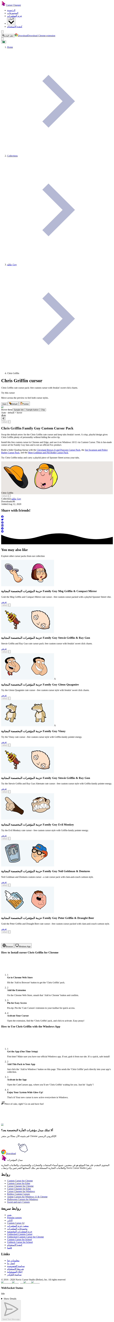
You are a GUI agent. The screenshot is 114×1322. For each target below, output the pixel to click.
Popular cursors (14, 1217)
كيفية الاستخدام (14, 26)
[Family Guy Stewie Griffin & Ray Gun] (27, 632)
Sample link (19, 410)
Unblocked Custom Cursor (19, 1234)
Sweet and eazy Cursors (18, 1202)
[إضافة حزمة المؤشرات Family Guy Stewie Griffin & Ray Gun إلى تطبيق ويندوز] (9, 651)
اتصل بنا (11, 1263)
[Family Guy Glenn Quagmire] (27, 679)
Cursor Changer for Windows (21, 1191)
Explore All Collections (12, 1126)
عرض (4, 602)
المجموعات (12, 13)
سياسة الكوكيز (14, 1274)
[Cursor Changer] (3, 5)
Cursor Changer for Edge (19, 1188)
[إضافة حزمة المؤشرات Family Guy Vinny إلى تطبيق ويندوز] (9, 745)
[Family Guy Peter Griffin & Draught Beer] (27, 912)
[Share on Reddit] (57, 531)
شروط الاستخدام (15, 1269)
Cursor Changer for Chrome (20, 1186)
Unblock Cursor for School (20, 1242)
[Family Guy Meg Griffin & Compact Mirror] (27, 585)
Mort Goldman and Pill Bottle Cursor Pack (48, 452)
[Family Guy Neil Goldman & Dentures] (27, 865)
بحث (9, 1215)
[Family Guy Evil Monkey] (27, 819)
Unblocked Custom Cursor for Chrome (25, 1237)
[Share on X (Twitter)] (57, 519)
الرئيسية (11, 10)
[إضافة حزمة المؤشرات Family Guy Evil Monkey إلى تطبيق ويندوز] (9, 838)
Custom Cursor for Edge (18, 1183)
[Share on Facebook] (57, 516)
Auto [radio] (4, 404)
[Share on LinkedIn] (57, 525)
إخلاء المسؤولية (14, 1271)
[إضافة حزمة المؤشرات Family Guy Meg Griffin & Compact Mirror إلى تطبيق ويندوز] (9, 605)
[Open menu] (2, 31)
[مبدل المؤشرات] (4, 1160)
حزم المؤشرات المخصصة (19, 1231)
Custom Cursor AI (15, 1223)
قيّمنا (9, 1248)
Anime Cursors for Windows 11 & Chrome (27, 1196)
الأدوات (11, 19)
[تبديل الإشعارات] (2, 38)
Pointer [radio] (26, 404)
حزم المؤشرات (14, 16)
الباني (9, 1220)
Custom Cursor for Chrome (20, 1180)
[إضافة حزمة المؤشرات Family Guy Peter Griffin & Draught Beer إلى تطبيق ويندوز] (9, 931)
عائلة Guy (16, 499)
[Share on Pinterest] (57, 522)
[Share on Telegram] (57, 528)
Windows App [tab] (24, 946)
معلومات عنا (13, 1260)
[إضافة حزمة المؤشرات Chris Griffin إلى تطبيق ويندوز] (9, 421)
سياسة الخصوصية (16, 1266)
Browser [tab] (9, 946)
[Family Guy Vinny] (27, 725)
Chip (43, 410)
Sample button (32, 410)
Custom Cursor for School (19, 1239)
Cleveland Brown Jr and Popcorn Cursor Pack (58, 450)
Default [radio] (14, 404)
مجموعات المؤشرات (17, 1228)
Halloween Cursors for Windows (22, 1199)
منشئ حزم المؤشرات (18, 1226)
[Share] (3, 418)
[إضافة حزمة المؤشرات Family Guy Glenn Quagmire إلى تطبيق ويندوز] (9, 698)
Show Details (10, 1298)
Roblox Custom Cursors (18, 1194)
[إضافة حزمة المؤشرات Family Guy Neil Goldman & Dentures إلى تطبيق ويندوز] (9, 885)
